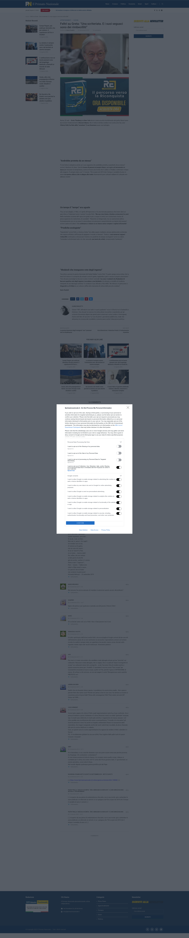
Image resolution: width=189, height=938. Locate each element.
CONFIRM (80, 523)
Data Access (94, 530)
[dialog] (94, 469)
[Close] (128, 408)
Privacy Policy (105, 530)
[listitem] (94, 442)
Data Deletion (83, 530)
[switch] (118, 446)
